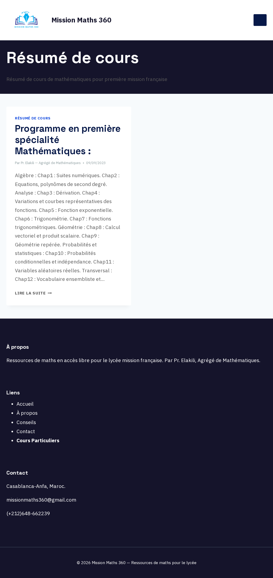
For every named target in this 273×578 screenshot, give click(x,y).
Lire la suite (33, 293)
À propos (27, 413)
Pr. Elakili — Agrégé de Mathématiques (51, 163)
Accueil (25, 404)
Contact (26, 431)
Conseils (26, 422)
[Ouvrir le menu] (260, 20)
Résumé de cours (33, 118)
